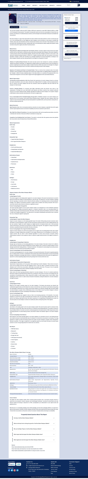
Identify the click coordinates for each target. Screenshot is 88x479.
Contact (59, 5)
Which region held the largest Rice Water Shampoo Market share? (28, 434)
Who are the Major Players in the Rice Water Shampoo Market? (27, 429)
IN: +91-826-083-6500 (75, 1)
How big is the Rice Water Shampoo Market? (23, 418)
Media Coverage (54, 467)
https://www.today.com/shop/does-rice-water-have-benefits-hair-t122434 (27, 448)
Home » (9, 9)
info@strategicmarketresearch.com (36, 465)
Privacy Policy (72, 469)
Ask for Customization (72, 54)
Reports (35, 5)
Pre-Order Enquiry (72, 37)
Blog (52, 473)
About (28, 5)
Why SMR (53, 463)
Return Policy (72, 473)
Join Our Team (54, 469)
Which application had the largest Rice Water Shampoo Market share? (29, 439)
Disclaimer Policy (73, 471)
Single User (67, 17)
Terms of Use (72, 467)
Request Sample (71, 30)
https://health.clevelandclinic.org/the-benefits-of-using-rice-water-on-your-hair (28, 450)
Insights (52, 5)
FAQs (70, 463)
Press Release (54, 471)
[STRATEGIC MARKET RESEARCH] (13, 5)
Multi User (67, 19)
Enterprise (67, 20)
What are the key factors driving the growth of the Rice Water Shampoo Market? (31, 423)
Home (23, 5)
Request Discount (72, 46)
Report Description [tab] (14, 27)
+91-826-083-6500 (34, 463)
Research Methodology (56, 465)
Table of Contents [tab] (23, 27)
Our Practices (43, 5)
